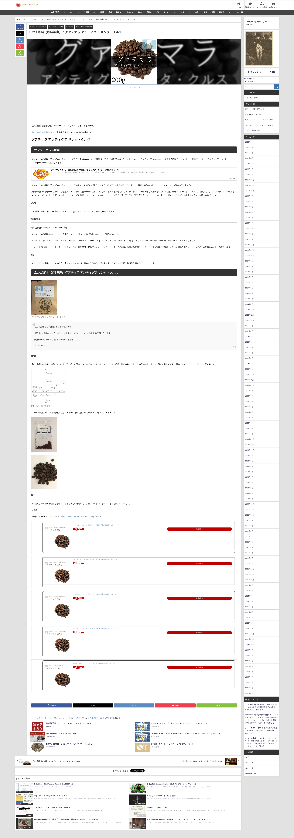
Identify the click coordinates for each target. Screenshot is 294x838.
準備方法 (130, 12)
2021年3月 (249, 488)
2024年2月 (249, 298)
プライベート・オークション (166, 12)
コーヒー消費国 (98, 12)
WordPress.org (250, 773)
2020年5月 (249, 542)
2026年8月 (249, 142)
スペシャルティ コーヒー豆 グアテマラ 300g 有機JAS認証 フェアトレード (96, 594)
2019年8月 (249, 590)
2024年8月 (249, 266)
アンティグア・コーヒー (38, 26)
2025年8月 (249, 201)
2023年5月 (249, 347)
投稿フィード (250, 762)
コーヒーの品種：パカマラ (254, 738)
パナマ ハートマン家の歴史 (255, 704)
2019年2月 (249, 623)
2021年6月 (249, 471)
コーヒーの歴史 (194, 12)
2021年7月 (249, 466)
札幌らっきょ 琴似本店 (253, 114)
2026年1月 (249, 174)
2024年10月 (249, 255)
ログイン (248, 757)
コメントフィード (251, 768)
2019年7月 (249, 596)
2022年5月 (249, 412)
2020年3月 (249, 553)
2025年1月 (249, 239)
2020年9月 (249, 520)
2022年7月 (249, 401)
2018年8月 (249, 655)
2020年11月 (249, 509)
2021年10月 (249, 450)
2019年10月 (249, 580)
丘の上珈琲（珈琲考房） (84, 26)
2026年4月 (249, 158)
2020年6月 (249, 536)
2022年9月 (249, 390)
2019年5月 (249, 607)
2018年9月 (249, 650)
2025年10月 (249, 190)
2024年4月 (249, 288)
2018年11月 (249, 639)
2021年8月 (249, 461)
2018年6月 (249, 666)
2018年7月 (249, 661)
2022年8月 (249, 396)
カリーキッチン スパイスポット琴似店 (259, 125)
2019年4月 (249, 612)
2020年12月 (249, 504)
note (272, 72)
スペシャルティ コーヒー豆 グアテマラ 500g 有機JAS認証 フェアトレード (96, 628)
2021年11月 (249, 445)
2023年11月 (249, 315)
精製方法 (119, 12)
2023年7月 (249, 336)
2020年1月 (249, 563)
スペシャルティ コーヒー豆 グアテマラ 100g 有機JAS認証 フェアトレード (96, 525)
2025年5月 (249, 217)
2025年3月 (249, 228)
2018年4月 (249, 677)
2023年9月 (249, 326)
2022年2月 (249, 428)
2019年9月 (249, 585)
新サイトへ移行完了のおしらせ (256, 109)
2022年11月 (249, 380)
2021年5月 (249, 477)
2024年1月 (249, 304)
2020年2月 (249, 558)
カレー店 (239, 12)
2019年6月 (249, 601)
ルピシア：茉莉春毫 (252, 130)
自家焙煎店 (55, 12)
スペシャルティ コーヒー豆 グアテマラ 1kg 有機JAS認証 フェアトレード (95, 663)
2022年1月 (249, 434)
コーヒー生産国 (83, 12)
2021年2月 (249, 493)
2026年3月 (249, 163)
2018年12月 (249, 634)
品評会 (149, 12)
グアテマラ (70, 26)
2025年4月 (249, 223)
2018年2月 (249, 688)
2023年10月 (249, 320)
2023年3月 (249, 358)
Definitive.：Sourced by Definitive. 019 (259, 120)
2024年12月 (249, 245)
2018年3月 (249, 682)
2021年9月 (249, 455)
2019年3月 (249, 617)
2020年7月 (249, 531)
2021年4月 (249, 482)
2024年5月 (249, 282)
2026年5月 (249, 153)
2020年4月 (249, 547)
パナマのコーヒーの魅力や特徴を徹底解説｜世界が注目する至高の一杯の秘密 (261, 707)
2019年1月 (249, 628)
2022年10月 (249, 385)
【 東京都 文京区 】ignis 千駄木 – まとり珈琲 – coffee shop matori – (261, 730)
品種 (110, 12)
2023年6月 (249, 342)
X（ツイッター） (255, 72)
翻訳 (213, 12)
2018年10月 (249, 644)
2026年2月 (249, 169)
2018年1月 (249, 693)
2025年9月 (249, 196)
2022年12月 (249, 374)
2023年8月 (249, 331)
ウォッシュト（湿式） (56, 26)
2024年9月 (249, 261)
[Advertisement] (83, 106)
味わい (140, 12)
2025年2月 (249, 234)
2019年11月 (249, 574)
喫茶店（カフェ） (225, 12)
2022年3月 (249, 423)
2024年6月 (249, 277)
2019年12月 (249, 569)
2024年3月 (249, 293)
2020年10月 (249, 515)
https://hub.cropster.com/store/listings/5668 (80, 516)
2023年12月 (249, 309)
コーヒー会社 (68, 12)
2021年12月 (249, 439)
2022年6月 (249, 407)
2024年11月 (249, 250)
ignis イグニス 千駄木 (253, 728)
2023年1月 (249, 369)
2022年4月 (249, 417)
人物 (182, 12)
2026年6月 (249, 147)
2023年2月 (249, 363)
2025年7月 (249, 207)
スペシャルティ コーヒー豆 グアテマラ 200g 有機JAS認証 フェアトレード (96, 559)
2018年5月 (249, 671)
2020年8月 (249, 526)
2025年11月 (249, 185)
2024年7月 (249, 272)
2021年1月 (249, 498)
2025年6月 (249, 212)
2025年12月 (249, 180)
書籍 (205, 12)
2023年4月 (249, 353)
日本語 (250, 81)
